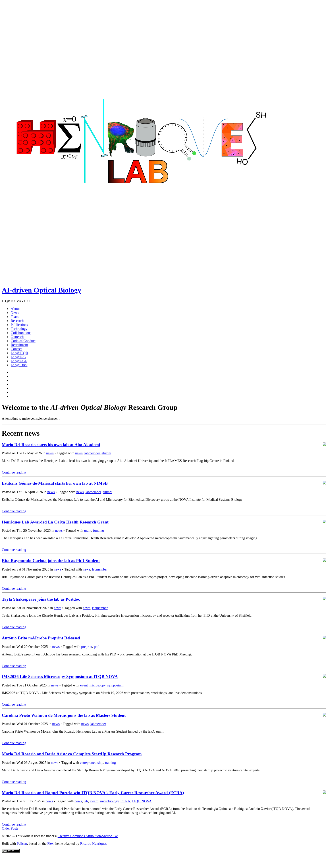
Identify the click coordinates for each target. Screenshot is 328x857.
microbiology (109, 801)
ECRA (125, 801)
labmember (92, 453)
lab (86, 801)
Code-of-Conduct (23, 341)
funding (98, 530)
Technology (19, 329)
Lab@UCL (19, 361)
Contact (16, 349)
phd (96, 647)
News (15, 313)
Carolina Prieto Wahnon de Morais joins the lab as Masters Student (64, 715)
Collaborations (21, 333)
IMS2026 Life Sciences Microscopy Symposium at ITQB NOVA (60, 676)
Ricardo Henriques (93, 843)
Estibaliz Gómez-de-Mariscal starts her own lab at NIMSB (55, 483)
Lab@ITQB (19, 353)
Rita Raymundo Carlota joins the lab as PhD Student (51, 560)
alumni (106, 453)
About (15, 309)
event (84, 685)
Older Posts (10, 828)
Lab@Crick (19, 365)
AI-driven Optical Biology (41, 290)
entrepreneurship (91, 762)
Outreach (17, 337)
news (50, 453)
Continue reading (14, 472)
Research (17, 321)
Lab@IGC (18, 357)
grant (87, 530)
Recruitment (19, 345)
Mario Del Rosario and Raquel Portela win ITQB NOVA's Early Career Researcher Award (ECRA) (93, 792)
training (110, 762)
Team (15, 317)
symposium (115, 685)
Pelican (22, 843)
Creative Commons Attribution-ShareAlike (88, 836)
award (94, 801)
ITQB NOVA (142, 801)
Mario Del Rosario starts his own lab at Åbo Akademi (51, 444)
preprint (86, 647)
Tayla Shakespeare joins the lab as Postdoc (41, 599)
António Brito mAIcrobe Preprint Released (41, 638)
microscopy (97, 685)
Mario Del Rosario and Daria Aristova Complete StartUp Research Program (72, 754)
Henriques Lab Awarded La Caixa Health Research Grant (55, 522)
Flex (50, 843)
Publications (19, 325)
